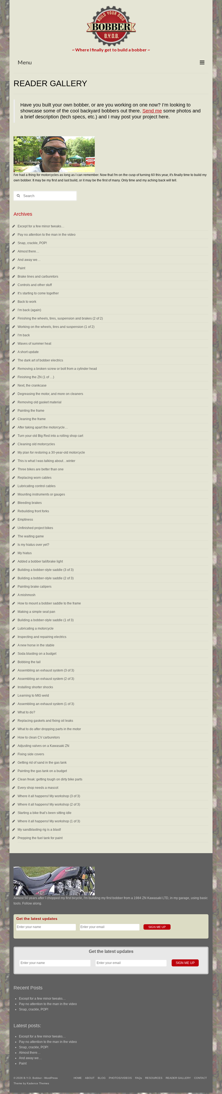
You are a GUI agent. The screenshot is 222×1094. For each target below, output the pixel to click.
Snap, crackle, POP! (32, 243)
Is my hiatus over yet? (33, 545)
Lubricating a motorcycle (36, 628)
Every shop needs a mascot (38, 788)
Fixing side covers (31, 754)
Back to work (27, 302)
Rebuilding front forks (33, 511)
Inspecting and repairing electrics (42, 637)
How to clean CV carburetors (39, 737)
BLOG (102, 1077)
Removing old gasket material (39, 402)
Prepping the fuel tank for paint (40, 838)
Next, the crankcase (32, 385)
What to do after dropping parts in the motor (49, 729)
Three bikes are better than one (41, 469)
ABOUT (89, 1077)
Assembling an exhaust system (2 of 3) (46, 679)
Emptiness (25, 519)
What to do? (26, 712)
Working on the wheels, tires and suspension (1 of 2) (56, 327)
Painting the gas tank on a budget (42, 771)
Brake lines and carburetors (38, 276)
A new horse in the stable (36, 645)
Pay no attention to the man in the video (47, 235)
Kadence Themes (38, 1083)
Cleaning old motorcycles (36, 444)
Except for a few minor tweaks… (41, 226)
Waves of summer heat (34, 343)
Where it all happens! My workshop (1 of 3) (49, 821)
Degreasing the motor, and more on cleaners (50, 394)
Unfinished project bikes (35, 528)
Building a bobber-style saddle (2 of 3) (46, 578)
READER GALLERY (178, 1077)
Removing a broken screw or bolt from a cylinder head (57, 369)
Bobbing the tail (29, 662)
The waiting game (31, 536)
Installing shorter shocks (35, 687)
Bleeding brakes (30, 503)
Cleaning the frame (32, 419)
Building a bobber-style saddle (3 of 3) (46, 570)
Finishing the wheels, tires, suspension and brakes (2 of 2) (60, 318)
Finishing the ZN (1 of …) (36, 377)
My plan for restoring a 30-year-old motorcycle (51, 452)
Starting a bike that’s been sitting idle (44, 813)
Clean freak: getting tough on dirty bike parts (50, 779)
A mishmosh (26, 595)
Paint (21, 268)
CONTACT (200, 1077)
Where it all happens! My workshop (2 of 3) (49, 804)
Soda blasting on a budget (37, 654)
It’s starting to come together (38, 293)
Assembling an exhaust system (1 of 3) (46, 704)
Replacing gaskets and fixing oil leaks (45, 721)
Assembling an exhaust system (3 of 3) (46, 670)
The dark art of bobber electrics (40, 360)
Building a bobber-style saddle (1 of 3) (46, 620)
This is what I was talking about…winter (46, 461)
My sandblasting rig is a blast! (39, 830)
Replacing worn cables (34, 478)
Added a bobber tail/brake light (40, 561)
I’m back (24, 335)
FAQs (138, 1077)
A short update (28, 352)
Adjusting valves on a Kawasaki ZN (43, 746)
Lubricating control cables (37, 486)
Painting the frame (31, 411)
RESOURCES (153, 1077)
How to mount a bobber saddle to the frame (49, 603)
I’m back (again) (29, 310)
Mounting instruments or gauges (41, 494)
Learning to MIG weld (33, 695)
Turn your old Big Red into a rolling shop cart (50, 436)
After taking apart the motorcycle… (43, 427)
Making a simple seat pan (36, 612)
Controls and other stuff (35, 285)
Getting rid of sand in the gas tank (42, 762)
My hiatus (25, 553)
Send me (152, 111)
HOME (78, 1077)
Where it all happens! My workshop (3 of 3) (49, 796)
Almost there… (28, 251)
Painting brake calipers (34, 586)
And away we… (29, 260)
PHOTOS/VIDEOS (120, 1077)
